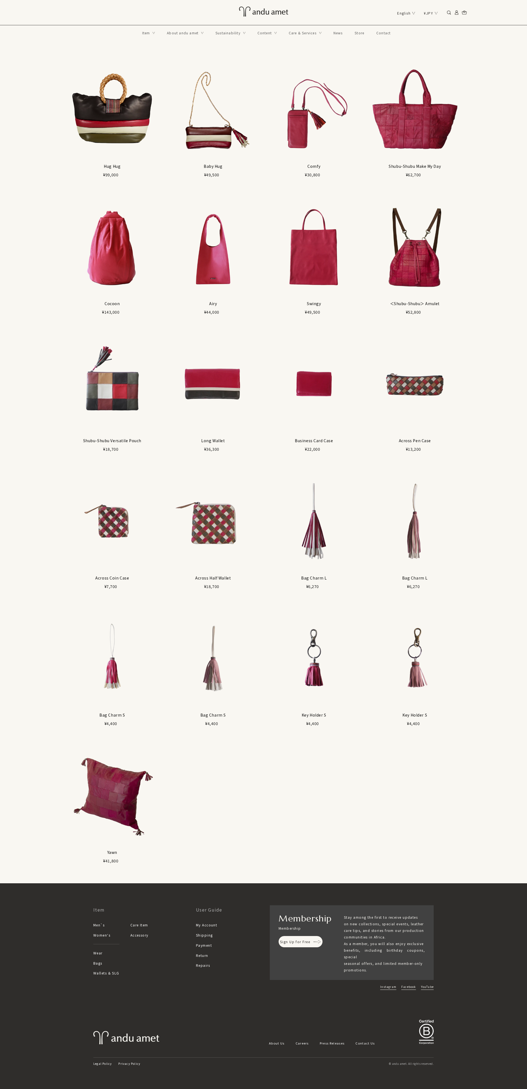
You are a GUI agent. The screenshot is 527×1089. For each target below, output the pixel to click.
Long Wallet (213, 440)
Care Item (139, 925)
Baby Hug (213, 166)
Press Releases (332, 1043)
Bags (97, 963)
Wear (98, 953)
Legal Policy (102, 1064)
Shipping (204, 935)
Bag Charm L (314, 578)
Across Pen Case (415, 440)
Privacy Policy (129, 1064)
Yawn (112, 852)
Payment (204, 945)
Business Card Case (314, 440)
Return (202, 955)
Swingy (314, 303)
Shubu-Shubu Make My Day (415, 166)
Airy (213, 303)
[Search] (449, 12)
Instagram (388, 987)
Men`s (99, 925)
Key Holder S (314, 715)
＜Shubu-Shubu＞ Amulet (415, 303)
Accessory (139, 935)
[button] (148, 33)
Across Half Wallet (213, 578)
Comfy (313, 166)
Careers (302, 1043)
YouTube (427, 987)
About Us (277, 1043)
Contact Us (365, 1043)
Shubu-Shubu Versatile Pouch (112, 440)
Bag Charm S (112, 715)
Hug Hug (112, 166)
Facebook (408, 987)
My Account (206, 925)
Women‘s (101, 935)
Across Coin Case (112, 578)
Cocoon (112, 303)
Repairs (203, 965)
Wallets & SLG (106, 973)
